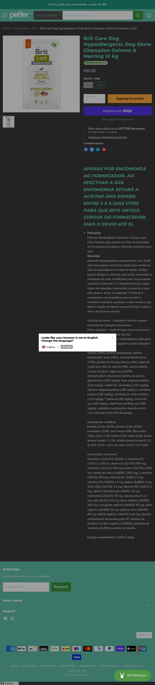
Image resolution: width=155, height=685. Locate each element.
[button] (50, 347)
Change (66, 346)
